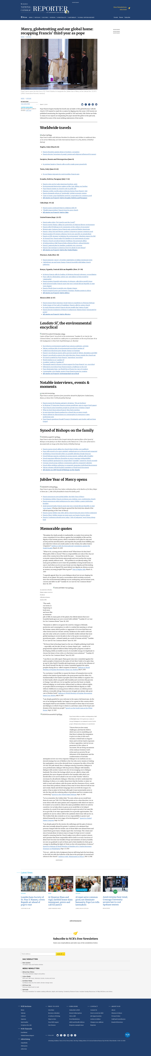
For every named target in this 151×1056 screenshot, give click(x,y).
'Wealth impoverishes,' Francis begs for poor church (60, 210)
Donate (116, 17)
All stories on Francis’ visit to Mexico (56, 314)
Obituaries (24, 1046)
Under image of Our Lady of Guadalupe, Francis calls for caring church (66, 305)
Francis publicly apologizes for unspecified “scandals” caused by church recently (70, 460)
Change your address (96, 1022)
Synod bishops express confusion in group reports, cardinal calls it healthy (68, 456)
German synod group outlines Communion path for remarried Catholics (67, 463)
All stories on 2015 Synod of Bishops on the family (61, 470)
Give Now (51, 1010)
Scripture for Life (26, 1025)
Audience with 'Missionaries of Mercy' (71, 856)
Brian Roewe (106, 908)
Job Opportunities (95, 1016)
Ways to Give (52, 1019)
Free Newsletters (74, 1019)
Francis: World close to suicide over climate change (60, 288)
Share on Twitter (89, 104)
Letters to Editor (95, 1019)
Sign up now (123, 9)
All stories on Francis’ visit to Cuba (55, 212)
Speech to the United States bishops (64, 794)
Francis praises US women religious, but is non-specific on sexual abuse (67, 234)
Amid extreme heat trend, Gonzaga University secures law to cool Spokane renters (115, 901)
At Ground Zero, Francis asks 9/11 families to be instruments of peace (66, 238)
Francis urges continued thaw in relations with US (60, 208)
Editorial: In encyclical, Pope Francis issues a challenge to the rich (65, 367)
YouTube (68, 1035)
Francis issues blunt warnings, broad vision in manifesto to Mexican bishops (69, 303)
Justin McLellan (25, 908)
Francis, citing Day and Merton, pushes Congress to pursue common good (68, 231)
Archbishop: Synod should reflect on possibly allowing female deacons (67, 454)
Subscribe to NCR (74, 1010)
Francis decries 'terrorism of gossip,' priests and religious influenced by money (69, 154)
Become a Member (54, 1013)
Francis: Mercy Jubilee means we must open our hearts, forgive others (66, 515)
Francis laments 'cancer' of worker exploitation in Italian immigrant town (67, 260)
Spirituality (61, 17)
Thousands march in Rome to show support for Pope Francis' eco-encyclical (69, 364)
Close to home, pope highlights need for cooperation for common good (67, 195)
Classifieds (24, 1043)
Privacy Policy (116, 1016)
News (31, 17)
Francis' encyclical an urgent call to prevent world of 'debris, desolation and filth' (70, 353)
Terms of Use (63, 1040)
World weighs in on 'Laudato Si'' (54, 360)
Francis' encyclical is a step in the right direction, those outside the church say (69, 355)
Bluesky (58, 1035)
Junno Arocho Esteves (82, 908)
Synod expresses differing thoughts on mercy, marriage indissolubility (67, 458)
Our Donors (52, 1025)
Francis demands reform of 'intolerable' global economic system (65, 193)
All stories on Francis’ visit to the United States (60, 250)
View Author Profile (25, 104)
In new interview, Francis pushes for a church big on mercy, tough (65, 412)
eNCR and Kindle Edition (77, 1022)
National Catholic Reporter (127, 1035)
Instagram (72, 1035)
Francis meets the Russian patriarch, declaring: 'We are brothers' (64, 403)
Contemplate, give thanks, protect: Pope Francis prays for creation (65, 371)
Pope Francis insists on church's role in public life (59, 188)
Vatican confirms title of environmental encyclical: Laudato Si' (63, 348)
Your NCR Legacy (53, 1022)
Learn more (28, 110)
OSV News (58, 908)
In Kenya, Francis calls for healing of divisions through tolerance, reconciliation (69, 274)
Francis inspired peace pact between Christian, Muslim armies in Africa (67, 290)
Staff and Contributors (118, 1019)
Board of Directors (117, 1022)
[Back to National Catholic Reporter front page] (45, 10)
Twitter (61, 1035)
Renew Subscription (75, 1013)
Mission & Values (117, 1013)
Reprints (93, 1025)
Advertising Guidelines (53, 1040)
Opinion (52, 17)
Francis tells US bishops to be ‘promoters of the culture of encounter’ (66, 227)
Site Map (76, 1040)
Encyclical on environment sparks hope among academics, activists (65, 346)
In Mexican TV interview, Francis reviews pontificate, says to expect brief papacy (70, 405)
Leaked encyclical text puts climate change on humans (61, 350)
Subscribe (127, 17)
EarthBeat (72, 17)
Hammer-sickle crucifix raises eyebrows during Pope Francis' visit (65, 191)
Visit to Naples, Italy (78, 569)
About (113, 1010)
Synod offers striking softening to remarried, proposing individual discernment (70, 465)
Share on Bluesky (82, 104)
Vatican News (82, 890)
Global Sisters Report (86, 17)
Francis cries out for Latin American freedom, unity (60, 184)
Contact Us (93, 1010)
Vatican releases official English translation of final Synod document (66, 467)
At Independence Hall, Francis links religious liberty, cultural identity (66, 243)
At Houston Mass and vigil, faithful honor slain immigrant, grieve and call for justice (60, 901)
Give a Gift (72, 1016)
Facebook (65, 1035)
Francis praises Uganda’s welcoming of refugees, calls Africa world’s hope (67, 281)
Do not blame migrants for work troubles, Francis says (61, 174)
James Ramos (52, 908)
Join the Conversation (27, 107)
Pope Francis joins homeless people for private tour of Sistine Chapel (66, 407)
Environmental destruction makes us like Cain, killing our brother (65, 186)
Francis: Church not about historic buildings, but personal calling (65, 241)
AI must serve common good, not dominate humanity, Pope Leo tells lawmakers (87, 901)
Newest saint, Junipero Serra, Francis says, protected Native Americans (66, 229)
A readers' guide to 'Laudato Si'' (53, 362)
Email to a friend (93, 104)
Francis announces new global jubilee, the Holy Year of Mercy (63, 496)
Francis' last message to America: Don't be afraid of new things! (64, 248)
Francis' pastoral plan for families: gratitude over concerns (62, 245)
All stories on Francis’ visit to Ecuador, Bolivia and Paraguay (65, 198)
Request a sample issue (76, 1025)
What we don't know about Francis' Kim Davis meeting (61, 410)
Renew (121, 17)
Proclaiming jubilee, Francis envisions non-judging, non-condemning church (69, 499)
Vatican (37, 17)
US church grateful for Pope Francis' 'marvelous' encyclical (62, 357)
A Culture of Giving (54, 1016)
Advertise (24, 1049)
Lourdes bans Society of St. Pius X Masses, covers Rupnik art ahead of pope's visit (33, 901)
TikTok (75, 1035)
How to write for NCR (96, 1013)
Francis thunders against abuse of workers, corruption (61, 152)
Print (96, 104)
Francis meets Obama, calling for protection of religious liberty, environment (69, 224)
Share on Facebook (86, 104)
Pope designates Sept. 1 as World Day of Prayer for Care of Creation (65, 369)
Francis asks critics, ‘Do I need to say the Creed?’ (59, 222)
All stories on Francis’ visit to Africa (56, 293)
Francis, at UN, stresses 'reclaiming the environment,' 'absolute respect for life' (69, 236)
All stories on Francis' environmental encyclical (61, 373)
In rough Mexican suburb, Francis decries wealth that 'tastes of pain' (66, 307)
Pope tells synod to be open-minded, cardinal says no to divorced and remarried (70, 451)
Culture (45, 17)
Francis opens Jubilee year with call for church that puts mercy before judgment (70, 513)
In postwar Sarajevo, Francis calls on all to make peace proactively (65, 164)
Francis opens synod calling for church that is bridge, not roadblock (66, 449)
